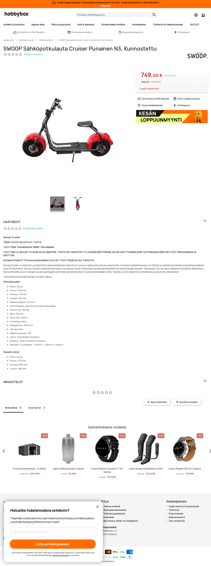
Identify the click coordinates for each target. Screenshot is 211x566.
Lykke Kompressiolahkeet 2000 (146, 468)
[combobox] (116, 14)
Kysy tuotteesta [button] (159, 401)
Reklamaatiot (177, 517)
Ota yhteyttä (177, 521)
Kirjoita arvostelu (33, 228)
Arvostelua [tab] (11, 407)
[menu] (105, 24)
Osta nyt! (106, 5)
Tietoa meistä (112, 506)
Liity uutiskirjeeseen (52, 544)
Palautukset (176, 513)
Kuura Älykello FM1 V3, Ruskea (185, 468)
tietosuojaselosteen (61, 555)
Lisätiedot (12, 222)
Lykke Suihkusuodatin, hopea (68, 468)
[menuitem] (14, 24)
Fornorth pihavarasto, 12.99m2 (29, 468)
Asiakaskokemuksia (115, 510)
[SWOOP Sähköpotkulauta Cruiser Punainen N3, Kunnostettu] (57, 204)
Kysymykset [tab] (34, 407)
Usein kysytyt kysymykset (184, 506)
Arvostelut (13, 382)
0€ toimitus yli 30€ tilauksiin (31, 32)
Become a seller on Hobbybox (121, 521)
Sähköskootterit (46, 40)
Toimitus (174, 510)
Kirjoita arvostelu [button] (189, 401)
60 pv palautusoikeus (81, 32)
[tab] (105, 222)
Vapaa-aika (8, 40)
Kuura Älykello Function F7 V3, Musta (107, 470)
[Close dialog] (97, 506)
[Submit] (153, 14)
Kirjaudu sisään (196, 15)
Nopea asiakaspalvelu (132, 32)
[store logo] (17, 14)
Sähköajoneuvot (26, 40)
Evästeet (109, 517)
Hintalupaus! (182, 32)
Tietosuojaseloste (114, 513)
